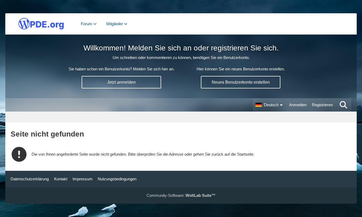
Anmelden (298, 105)
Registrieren (322, 105)
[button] (269, 105)
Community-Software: (181, 195)
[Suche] (343, 105)
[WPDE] (41, 24)
